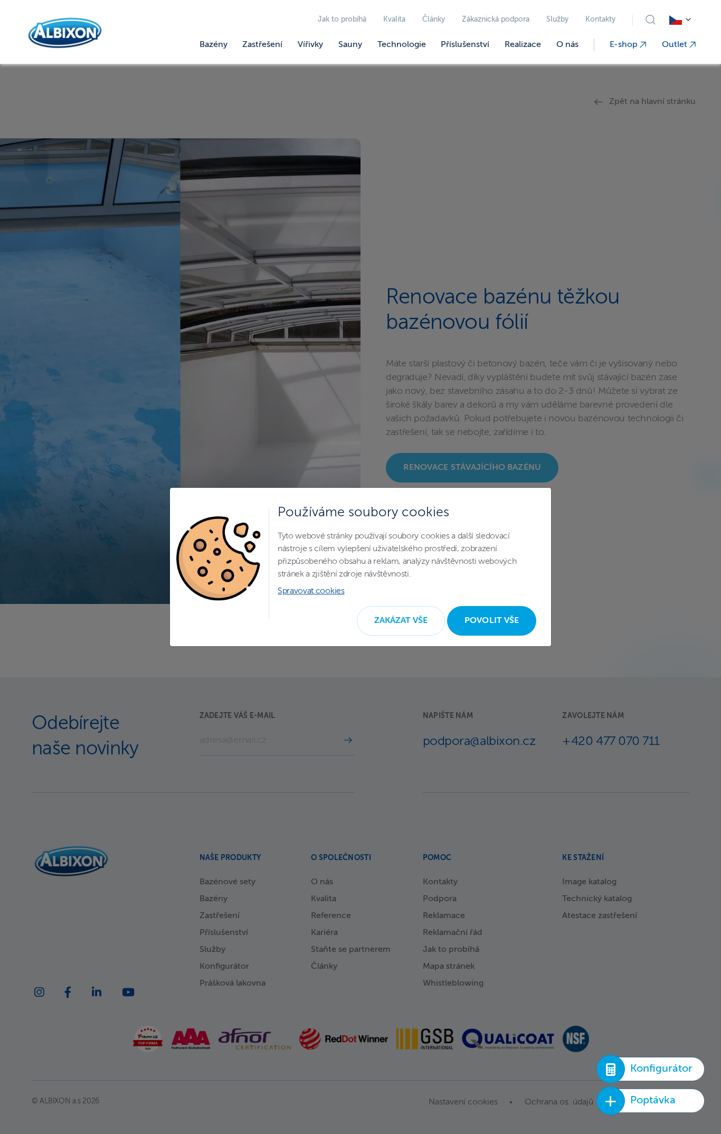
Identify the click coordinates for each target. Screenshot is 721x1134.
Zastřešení (262, 45)
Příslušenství (465, 45)
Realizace (523, 45)
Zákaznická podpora (495, 20)
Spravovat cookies (311, 591)
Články (433, 20)
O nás (567, 45)
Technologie (401, 45)
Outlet (675, 45)
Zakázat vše (401, 621)
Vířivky (310, 45)
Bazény (213, 45)
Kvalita (394, 20)
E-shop (625, 45)
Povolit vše (491, 621)
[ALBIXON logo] (65, 33)
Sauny (350, 45)
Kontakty (600, 20)
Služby (557, 20)
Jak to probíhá (342, 20)
